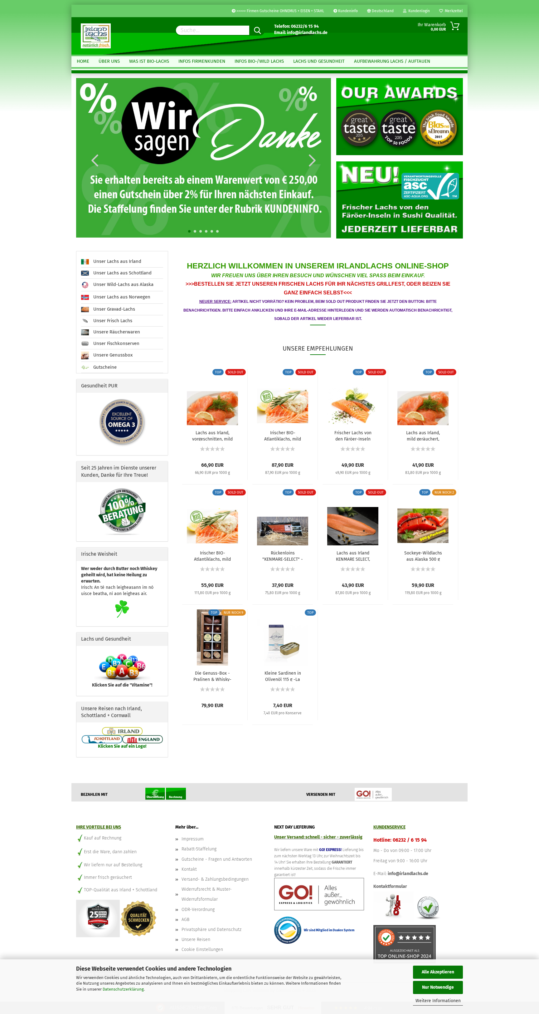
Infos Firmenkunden (201, 61)
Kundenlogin (418, 11)
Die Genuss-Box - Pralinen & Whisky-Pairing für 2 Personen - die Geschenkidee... (212, 676)
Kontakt (189, 869)
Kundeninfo (347, 11)
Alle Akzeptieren (438, 972)
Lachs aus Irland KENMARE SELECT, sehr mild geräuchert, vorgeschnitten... (353, 555)
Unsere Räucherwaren (116, 332)
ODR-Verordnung (198, 909)
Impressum (193, 839)
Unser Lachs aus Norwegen (121, 297)
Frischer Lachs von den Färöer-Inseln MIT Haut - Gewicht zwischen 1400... (353, 435)
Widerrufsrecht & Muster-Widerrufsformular (207, 894)
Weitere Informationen (438, 1000)
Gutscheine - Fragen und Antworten (217, 859)
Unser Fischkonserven (115, 343)
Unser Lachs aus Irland (116, 261)
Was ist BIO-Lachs (149, 61)
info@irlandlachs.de (408, 873)
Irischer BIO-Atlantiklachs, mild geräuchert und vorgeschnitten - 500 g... (212, 555)
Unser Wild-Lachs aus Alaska (122, 285)
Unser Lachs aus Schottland (122, 273)
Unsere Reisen (196, 939)
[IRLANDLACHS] (95, 36)
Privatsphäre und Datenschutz (211, 929)
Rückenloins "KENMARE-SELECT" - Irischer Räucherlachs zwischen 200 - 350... (282, 555)
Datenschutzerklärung (123, 989)
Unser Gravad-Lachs (113, 309)
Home (83, 61)
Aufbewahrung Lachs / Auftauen (392, 61)
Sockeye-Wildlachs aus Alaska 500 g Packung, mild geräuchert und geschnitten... (423, 555)
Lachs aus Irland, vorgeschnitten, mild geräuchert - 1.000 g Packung (212, 435)
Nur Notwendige (438, 987)
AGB (185, 919)
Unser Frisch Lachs (112, 320)
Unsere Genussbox (112, 355)
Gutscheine (104, 367)
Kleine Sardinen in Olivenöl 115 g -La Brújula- (283, 676)
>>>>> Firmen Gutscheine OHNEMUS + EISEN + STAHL (280, 11)
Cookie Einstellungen (202, 949)
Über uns (109, 61)
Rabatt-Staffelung (199, 849)
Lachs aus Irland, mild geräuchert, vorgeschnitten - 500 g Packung (423, 435)
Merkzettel (453, 11)
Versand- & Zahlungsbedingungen (215, 879)
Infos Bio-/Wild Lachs (259, 61)
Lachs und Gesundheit (319, 61)
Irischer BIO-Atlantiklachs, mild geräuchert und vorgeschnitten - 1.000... (282, 435)
